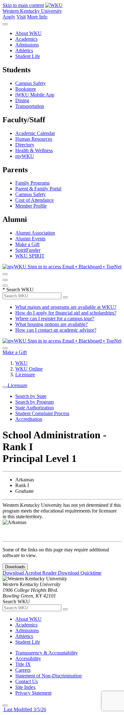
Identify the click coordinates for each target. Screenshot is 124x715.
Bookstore (25, 89)
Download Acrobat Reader (30, 573)
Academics (26, 39)
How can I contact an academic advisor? (55, 330)
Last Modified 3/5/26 (24, 709)
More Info (37, 16)
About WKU (28, 33)
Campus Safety (30, 83)
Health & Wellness (34, 150)
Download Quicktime (79, 573)
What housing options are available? (51, 324)
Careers (23, 670)
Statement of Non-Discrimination (48, 675)
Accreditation (28, 419)
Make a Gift (27, 244)
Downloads (15, 566)
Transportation (29, 106)
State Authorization (34, 407)
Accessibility (28, 658)
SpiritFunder (27, 250)
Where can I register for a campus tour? (54, 318)
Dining (22, 100)
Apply (9, 16)
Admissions (27, 44)
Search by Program (34, 402)
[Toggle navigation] (5, 387)
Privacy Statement (33, 693)
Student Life (27, 56)
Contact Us (26, 681)
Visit (21, 16)
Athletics (24, 50)
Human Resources (33, 139)
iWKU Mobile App (34, 94)
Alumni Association (35, 233)
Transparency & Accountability (46, 652)
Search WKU (18, 289)
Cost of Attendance (34, 200)
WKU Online (29, 369)
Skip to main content (23, 5)
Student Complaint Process (42, 413)
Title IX (23, 664)
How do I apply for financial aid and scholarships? (65, 312)
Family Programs (32, 183)
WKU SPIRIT (30, 255)
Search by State (30, 396)
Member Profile (31, 206)
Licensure (25, 374)
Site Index (25, 687)
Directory (24, 144)
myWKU (24, 156)
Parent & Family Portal (38, 188)
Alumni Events (30, 238)
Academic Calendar (35, 133)
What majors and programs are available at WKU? (65, 307)
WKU (21, 363)
